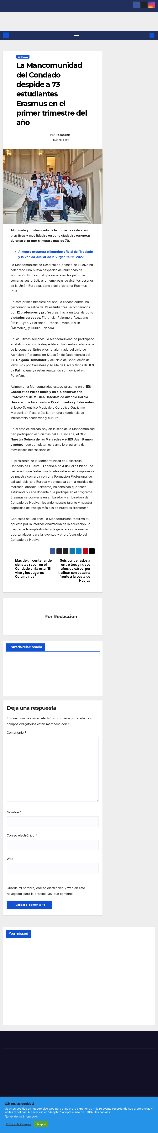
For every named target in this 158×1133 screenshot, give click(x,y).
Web (10, 859)
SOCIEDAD (23, 57)
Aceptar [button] (41, 1124)
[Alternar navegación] (76, 35)
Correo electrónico (22, 835)
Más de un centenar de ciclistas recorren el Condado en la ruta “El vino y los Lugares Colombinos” (33, 568)
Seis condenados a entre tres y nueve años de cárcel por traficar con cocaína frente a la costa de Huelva (74, 571)
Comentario (16, 732)
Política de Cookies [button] (18, 1124)
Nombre (14, 812)
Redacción (63, 135)
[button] (145, 35)
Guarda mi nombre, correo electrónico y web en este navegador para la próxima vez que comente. (46, 891)
